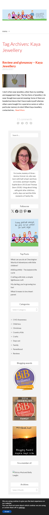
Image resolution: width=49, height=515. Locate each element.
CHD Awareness (20, 319)
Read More (19, 110)
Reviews (16, 353)
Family (15, 345)
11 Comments (24, 119)
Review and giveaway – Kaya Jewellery (22, 64)
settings (22, 507)
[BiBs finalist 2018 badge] (24, 378)
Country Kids (18, 332)
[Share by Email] (31, 123)
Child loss (17, 324)
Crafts (15, 336)
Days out (16, 341)
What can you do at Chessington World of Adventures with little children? (24, 262)
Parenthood (18, 349)
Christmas (17, 328)
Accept (7, 512)
